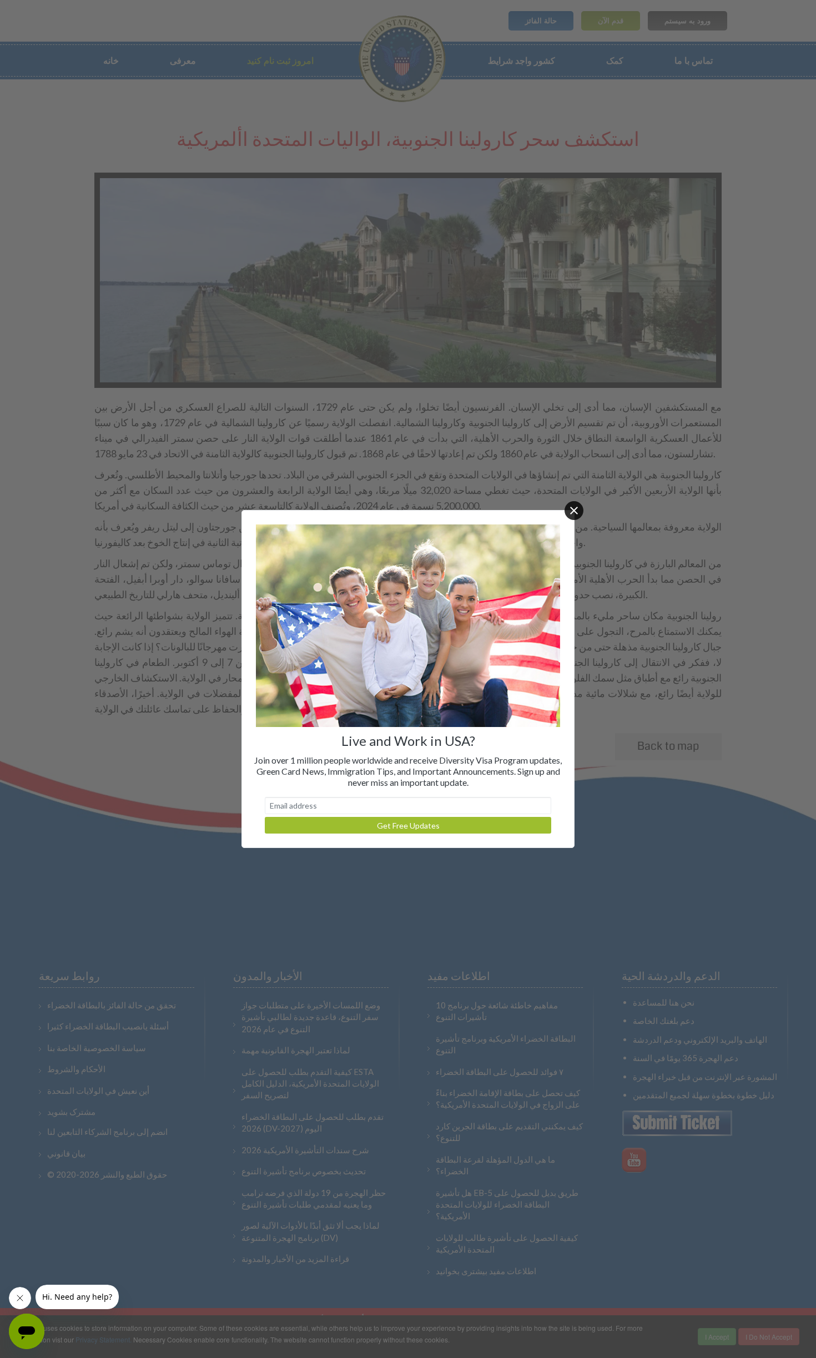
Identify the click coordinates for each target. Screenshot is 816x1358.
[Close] (574, 510)
